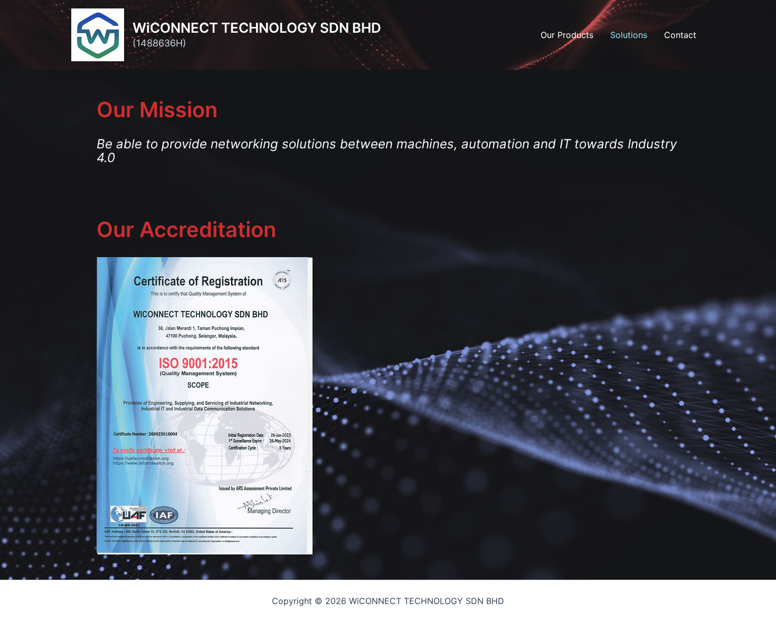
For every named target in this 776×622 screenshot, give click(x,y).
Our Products (567, 35)
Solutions (628, 35)
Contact (680, 35)
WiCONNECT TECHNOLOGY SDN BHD (257, 28)
